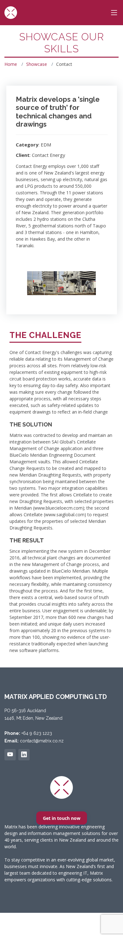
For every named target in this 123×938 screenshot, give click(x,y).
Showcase (36, 64)
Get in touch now (61, 818)
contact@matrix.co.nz (42, 740)
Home (10, 64)
